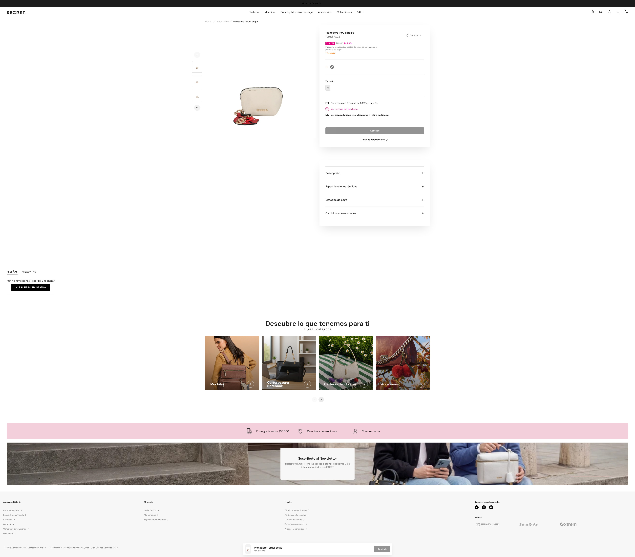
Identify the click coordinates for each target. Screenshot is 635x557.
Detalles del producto (373, 139)
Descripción (332, 173)
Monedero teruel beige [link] (245, 21)
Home (208, 21)
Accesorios (325, 12)
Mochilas (270, 12)
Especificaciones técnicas (341, 186)
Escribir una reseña (34, 288)
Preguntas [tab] (28, 272)
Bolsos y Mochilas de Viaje (297, 12)
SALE (360, 12)
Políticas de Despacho (307, 3)
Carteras (254, 12)
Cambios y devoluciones (340, 213)
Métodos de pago (336, 200)
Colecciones (344, 12)
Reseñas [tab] (12, 272)
